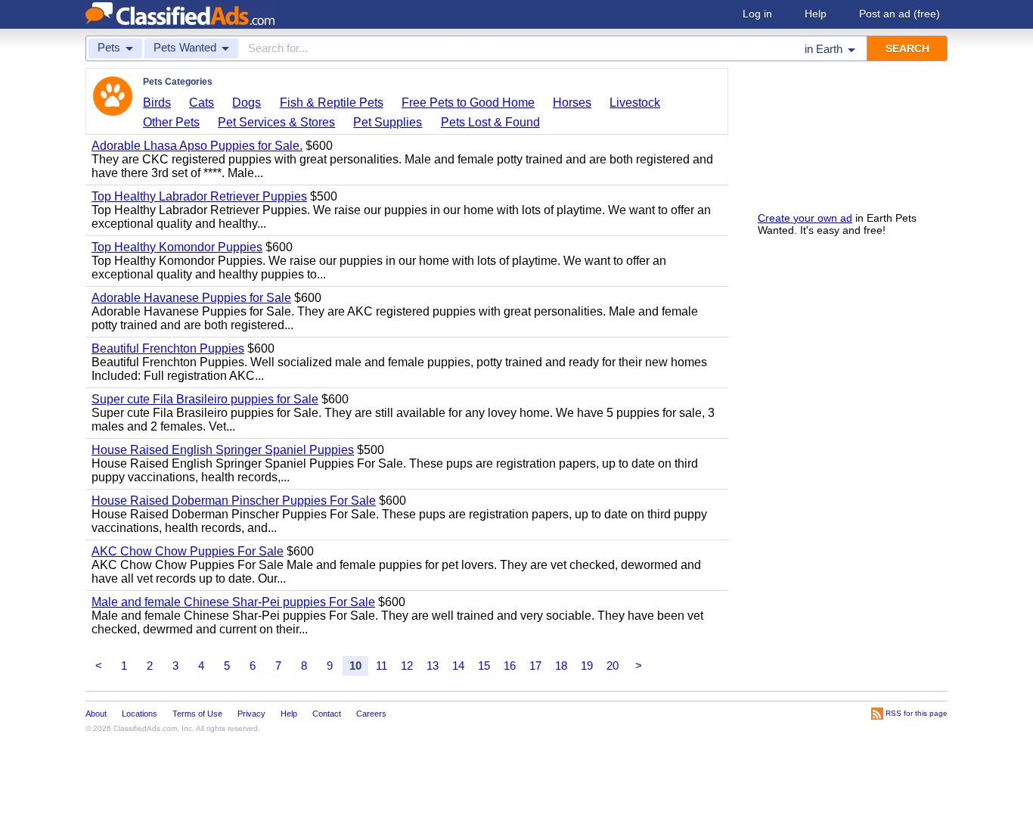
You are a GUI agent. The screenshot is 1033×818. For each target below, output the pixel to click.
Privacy (251, 713)
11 (381, 665)
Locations (139, 713)
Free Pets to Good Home (468, 102)
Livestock (635, 102)
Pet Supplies (387, 122)
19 (587, 665)
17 (535, 665)
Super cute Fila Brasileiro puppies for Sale (205, 399)
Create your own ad (805, 218)
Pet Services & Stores (276, 122)
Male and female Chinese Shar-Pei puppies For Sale (233, 602)
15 (484, 665)
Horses (572, 102)
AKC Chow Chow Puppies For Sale (188, 551)
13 (433, 665)
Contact (326, 713)
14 (458, 665)
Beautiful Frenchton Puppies (168, 348)
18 (561, 665)
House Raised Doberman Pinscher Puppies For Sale (234, 500)
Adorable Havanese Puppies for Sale (191, 297)
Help (816, 14)
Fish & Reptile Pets (331, 102)
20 (612, 665)
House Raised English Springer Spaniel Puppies (223, 449)
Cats (201, 102)
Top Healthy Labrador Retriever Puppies (199, 196)
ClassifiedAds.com (145, 728)
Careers (371, 713)
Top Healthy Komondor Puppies (177, 247)
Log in (757, 14)
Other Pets (171, 122)
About (96, 713)
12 (407, 665)
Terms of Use (197, 713)
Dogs (246, 102)
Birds (157, 102)
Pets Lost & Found (490, 122)
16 (510, 665)
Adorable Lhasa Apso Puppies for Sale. (197, 145)
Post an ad (899, 14)
